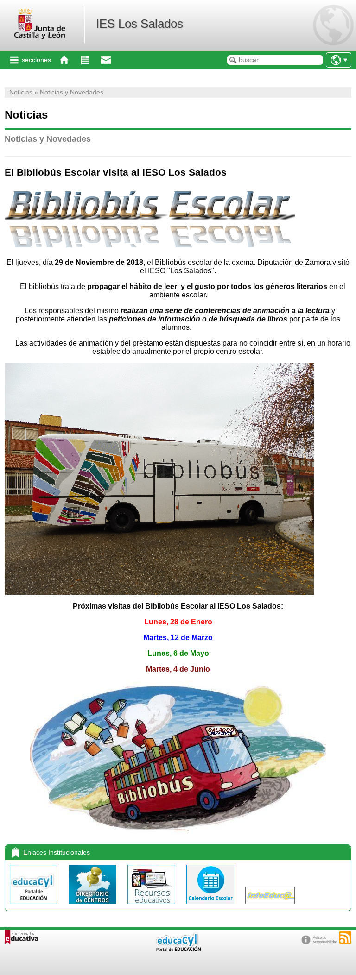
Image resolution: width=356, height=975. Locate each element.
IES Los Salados (139, 23)
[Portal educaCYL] (34, 906)
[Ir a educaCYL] (178, 949)
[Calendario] (211, 906)
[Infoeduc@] (270, 906)
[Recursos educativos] (152, 906)
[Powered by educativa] (21, 937)
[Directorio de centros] (93, 906)
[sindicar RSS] (345, 937)
